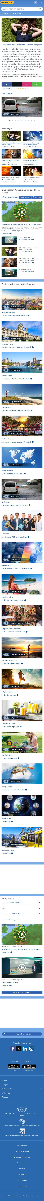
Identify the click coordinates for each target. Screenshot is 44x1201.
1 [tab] (10, 121)
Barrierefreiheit (22, 1180)
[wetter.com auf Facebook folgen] (12, 1049)
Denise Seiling (14, 76)
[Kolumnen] (22, 520)
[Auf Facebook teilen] (7, 84)
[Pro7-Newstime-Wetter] (9, 241)
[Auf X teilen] (17, 84)
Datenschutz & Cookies (22, 1151)
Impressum (22, 1168)
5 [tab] (22, 121)
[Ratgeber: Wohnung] (22, 710)
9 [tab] (34, 121)
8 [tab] (31, 121)
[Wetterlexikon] (22, 552)
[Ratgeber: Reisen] (22, 584)
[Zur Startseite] (8, 2)
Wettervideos (6, 1093)
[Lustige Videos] (22, 773)
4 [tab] (19, 121)
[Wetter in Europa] (22, 426)
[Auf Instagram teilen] (27, 84)
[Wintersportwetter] (22, 837)
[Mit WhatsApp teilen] (37, 84)
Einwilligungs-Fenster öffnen (22, 1157)
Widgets (5, 1085)
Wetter (4, 1081)
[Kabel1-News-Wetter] (9, 273)
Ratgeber (5, 1097)
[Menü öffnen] (40, 2)
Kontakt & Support (22, 1163)
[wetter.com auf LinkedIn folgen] (25, 1049)
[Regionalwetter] (22, 394)
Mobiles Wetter (7, 1089)
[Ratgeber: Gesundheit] (22, 647)
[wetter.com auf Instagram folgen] (31, 1049)
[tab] (10, 197)
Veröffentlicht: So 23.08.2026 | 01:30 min (13, 231)
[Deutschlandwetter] (22, 299)
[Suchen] (39, 9)
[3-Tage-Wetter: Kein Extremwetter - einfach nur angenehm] (9, 251)
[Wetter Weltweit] (22, 457)
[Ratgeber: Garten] (22, 742)
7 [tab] (28, 121)
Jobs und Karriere (22, 1145)
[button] (22, 1081)
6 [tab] (25, 121)
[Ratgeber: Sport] (22, 679)
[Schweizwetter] (22, 362)
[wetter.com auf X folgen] (18, 1049)
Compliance (22, 1174)
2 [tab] (13, 121)
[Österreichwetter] (22, 331)
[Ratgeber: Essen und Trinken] (22, 615)
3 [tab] (16, 121)
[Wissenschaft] (22, 805)
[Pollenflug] (35, 2)
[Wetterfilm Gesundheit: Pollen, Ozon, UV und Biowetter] (22, 211)
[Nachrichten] (22, 107)
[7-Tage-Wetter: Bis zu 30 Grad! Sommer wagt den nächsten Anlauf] (9, 262)
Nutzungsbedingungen (22, 1186)
